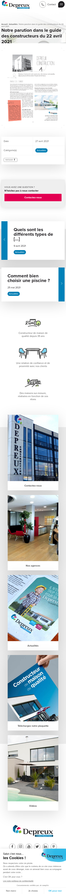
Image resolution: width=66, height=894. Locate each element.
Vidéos (33, 805)
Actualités (13, 24)
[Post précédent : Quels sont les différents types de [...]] (4, 240)
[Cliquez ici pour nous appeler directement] (42, 4)
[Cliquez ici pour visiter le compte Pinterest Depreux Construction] (54, 847)
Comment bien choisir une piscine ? (29, 278)
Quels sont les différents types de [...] (33, 234)
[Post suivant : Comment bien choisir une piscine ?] (61, 284)
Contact (51, 4)
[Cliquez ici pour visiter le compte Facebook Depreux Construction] (12, 847)
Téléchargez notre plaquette (33, 725)
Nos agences (33, 565)
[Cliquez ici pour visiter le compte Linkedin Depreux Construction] (45, 847)
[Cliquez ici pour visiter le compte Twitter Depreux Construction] (37, 847)
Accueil (4, 24)
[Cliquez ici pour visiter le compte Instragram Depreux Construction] (20, 847)
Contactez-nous (33, 197)
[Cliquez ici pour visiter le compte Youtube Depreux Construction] (29, 847)
